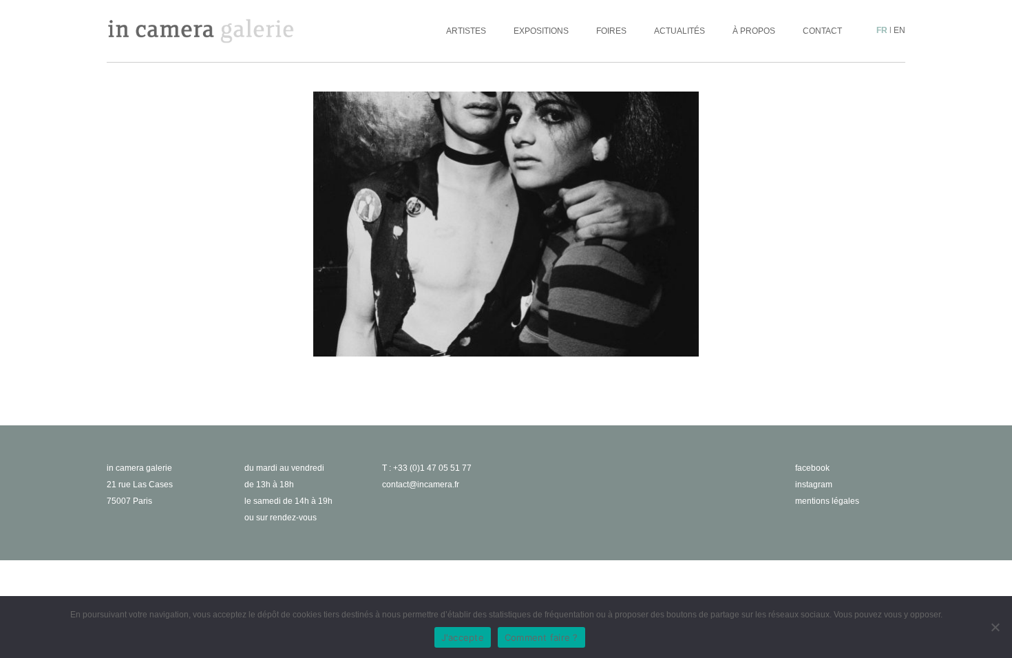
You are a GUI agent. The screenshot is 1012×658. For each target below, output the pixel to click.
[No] (995, 627)
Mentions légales (827, 501)
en (899, 30)
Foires (611, 31)
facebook (812, 468)
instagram (813, 484)
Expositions (541, 31)
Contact (822, 31)
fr (881, 30)
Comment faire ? (541, 637)
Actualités (679, 31)
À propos (753, 31)
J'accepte (462, 637)
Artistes (466, 31)
